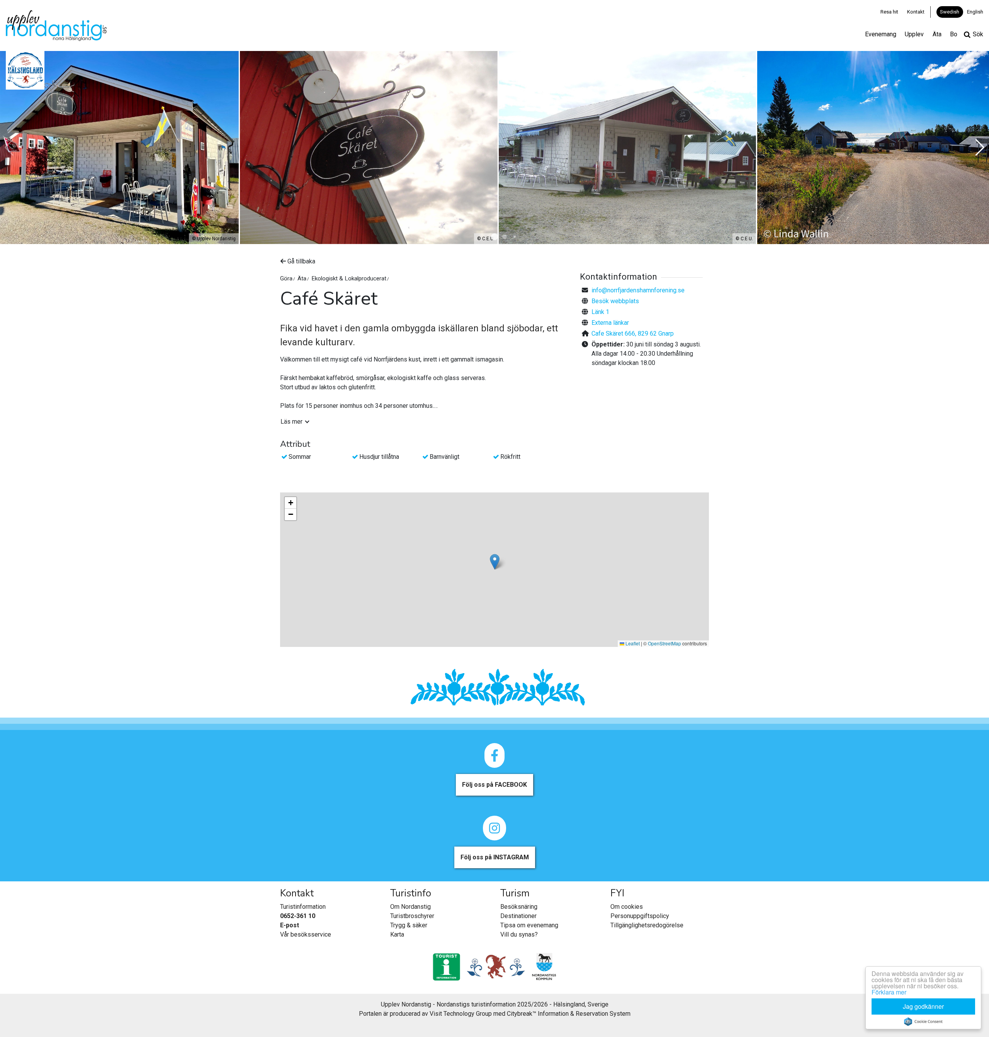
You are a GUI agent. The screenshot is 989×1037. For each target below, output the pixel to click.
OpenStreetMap (664, 643)
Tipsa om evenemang (529, 925)
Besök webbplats (615, 301)
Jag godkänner (923, 1006)
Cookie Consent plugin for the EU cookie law (923, 1021)
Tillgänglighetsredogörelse (646, 925)
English (975, 12)
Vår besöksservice (305, 934)
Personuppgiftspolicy (639, 916)
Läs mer (291, 421)
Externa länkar (610, 322)
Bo (953, 34)
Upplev (914, 34)
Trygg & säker (408, 925)
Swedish (949, 12)
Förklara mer (889, 992)
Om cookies (626, 906)
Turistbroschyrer (412, 916)
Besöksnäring (518, 906)
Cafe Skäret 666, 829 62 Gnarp (632, 333)
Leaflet (632, 643)
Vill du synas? (519, 934)
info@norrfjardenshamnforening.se (638, 290)
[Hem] (56, 25)
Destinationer (518, 916)
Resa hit (889, 12)
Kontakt (915, 12)
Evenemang (880, 34)
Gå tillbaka (300, 261)
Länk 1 (600, 312)
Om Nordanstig (410, 906)
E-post (289, 925)
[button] (494, 236)
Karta (397, 934)
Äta (937, 34)
